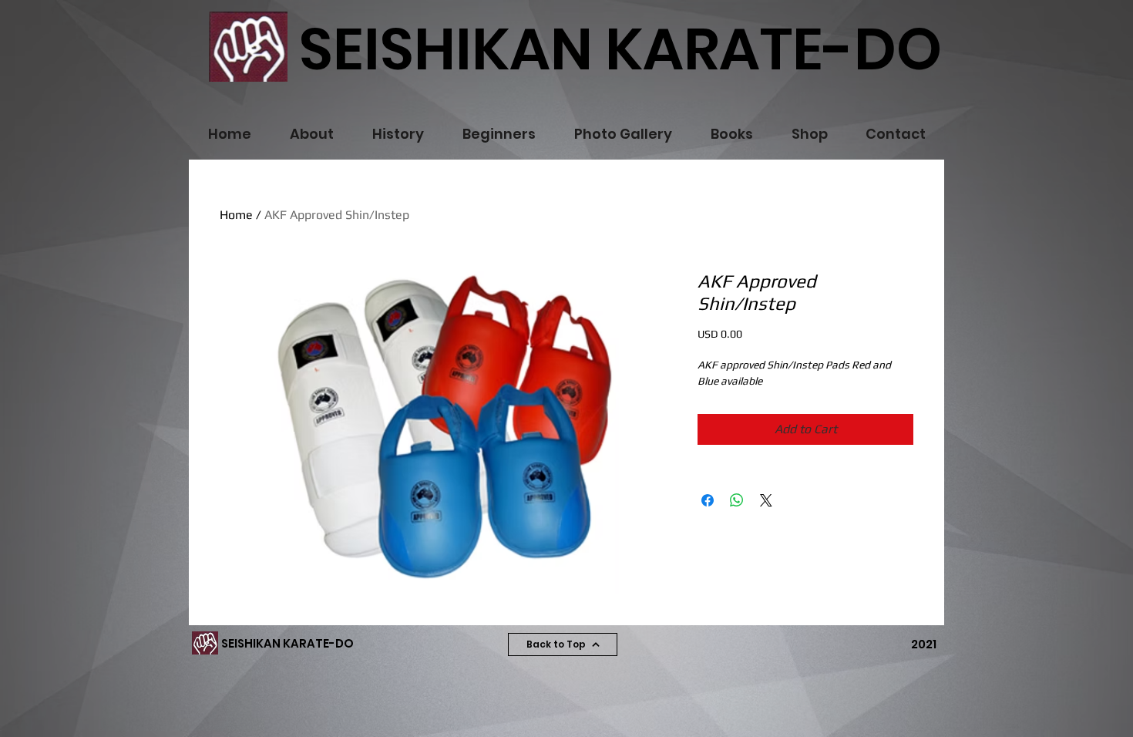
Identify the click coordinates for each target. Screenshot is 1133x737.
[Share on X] (766, 500)
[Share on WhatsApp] (737, 500)
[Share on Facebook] (707, 500)
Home (236, 214)
